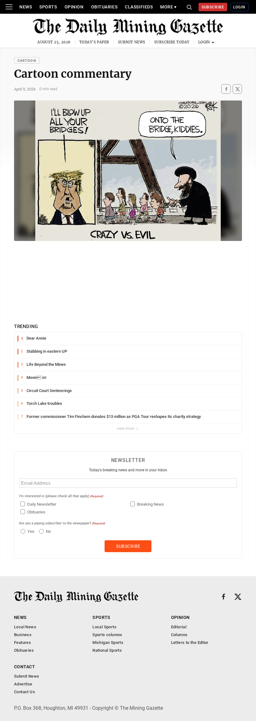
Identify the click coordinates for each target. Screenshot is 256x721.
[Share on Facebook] (226, 89)
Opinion (74, 6)
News (25, 6)
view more (126, 428)
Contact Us (24, 691)
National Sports (107, 650)
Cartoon (26, 61)
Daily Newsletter (41, 504)
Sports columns (107, 634)
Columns (179, 634)
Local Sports (104, 627)
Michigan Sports (107, 642)
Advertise (23, 684)
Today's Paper (94, 42)
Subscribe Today (172, 42)
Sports (48, 6)
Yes (30, 531)
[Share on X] (237, 89)
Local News (25, 627)
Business (23, 634)
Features (22, 642)
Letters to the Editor (190, 642)
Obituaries (104, 6)
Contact (24, 666)
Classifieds (139, 6)
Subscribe (213, 7)
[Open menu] (9, 6)
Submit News (131, 42)
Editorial (179, 627)
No (48, 531)
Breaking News (150, 504)
